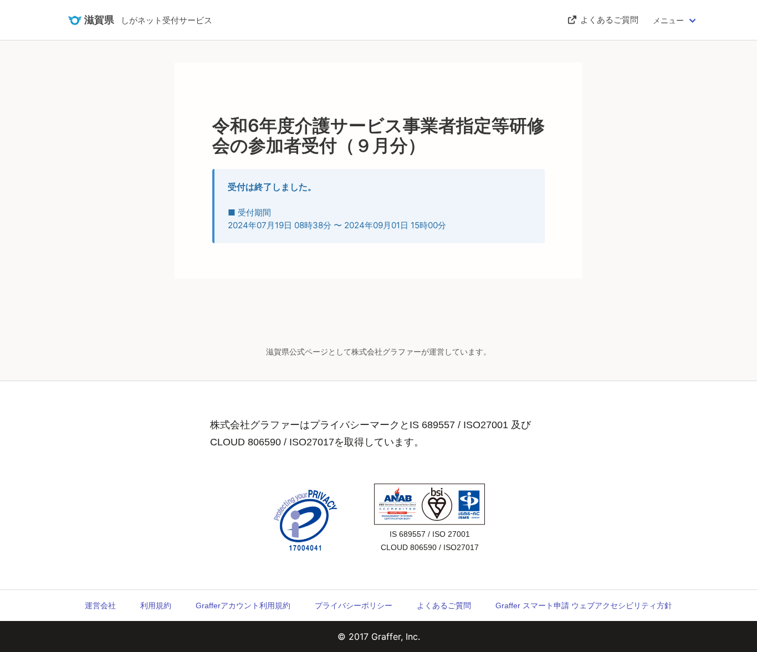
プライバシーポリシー (353, 605)
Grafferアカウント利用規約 (243, 605)
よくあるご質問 (444, 605)
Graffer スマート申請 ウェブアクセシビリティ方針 (583, 605)
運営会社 (100, 605)
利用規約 (155, 605)
